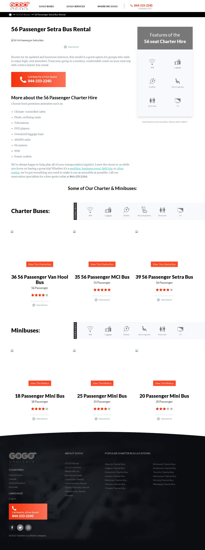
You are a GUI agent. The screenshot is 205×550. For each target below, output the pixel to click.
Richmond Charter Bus (164, 464)
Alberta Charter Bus (115, 464)
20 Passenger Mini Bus (164, 396)
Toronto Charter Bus (163, 472)
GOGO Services (73, 467)
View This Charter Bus (39, 264)
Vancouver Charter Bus (164, 476)
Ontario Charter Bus (115, 484)
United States (16, 475)
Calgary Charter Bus (115, 468)
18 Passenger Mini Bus (40, 396)
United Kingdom (17, 483)
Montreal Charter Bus (116, 480)
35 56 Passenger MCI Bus (102, 277)
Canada (12, 479)
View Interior (73, 47)
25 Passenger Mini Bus (102, 396)
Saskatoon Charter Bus (164, 468)
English (12, 498)
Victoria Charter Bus (163, 480)
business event (91, 168)
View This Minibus (40, 383)
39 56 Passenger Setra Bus (164, 277)
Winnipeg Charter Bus (164, 484)
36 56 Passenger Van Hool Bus (39, 279)
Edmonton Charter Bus (116, 472)
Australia (13, 487)
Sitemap (69, 495)
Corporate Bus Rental (76, 483)
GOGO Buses (23, 14)
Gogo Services (75, 6)
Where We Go (72, 471)
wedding (75, 168)
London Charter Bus (115, 476)
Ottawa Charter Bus (115, 488)
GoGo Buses (46, 6)
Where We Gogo (108, 6)
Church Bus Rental (74, 479)
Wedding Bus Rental (75, 491)
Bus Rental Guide (73, 475)
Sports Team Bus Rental (77, 487)
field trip (107, 168)
